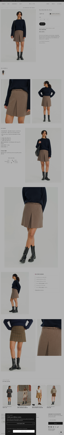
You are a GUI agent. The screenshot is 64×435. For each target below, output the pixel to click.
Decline (9, 431)
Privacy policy (25, 428)
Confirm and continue (24, 431)
